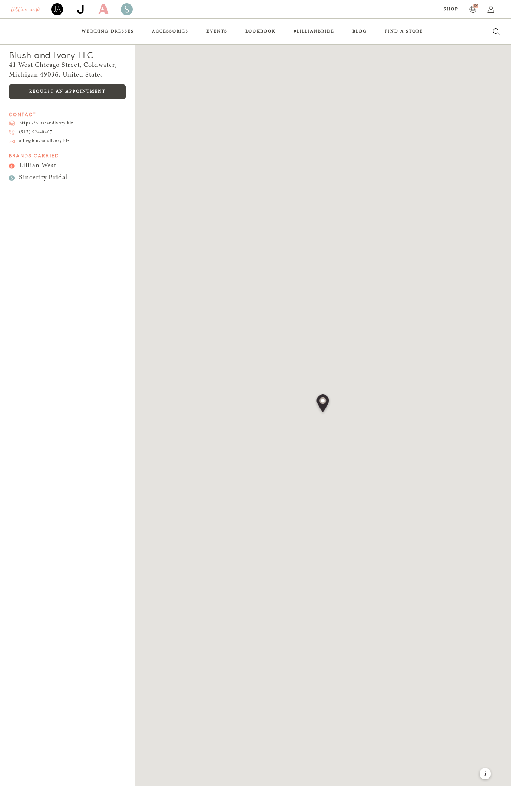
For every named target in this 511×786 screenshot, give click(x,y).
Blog (359, 31)
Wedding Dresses (108, 31)
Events (216, 31)
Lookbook (260, 31)
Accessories (170, 31)
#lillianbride (314, 31)
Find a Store (404, 31)
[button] (323, 404)
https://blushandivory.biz (46, 123)
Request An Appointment (67, 91)
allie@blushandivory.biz (44, 141)
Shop (451, 9)
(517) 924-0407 (35, 132)
